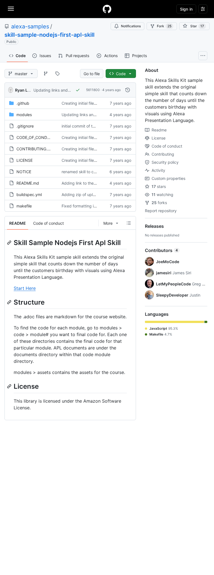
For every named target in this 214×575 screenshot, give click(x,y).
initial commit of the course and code (95, 126)
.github (22, 103)
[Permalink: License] (10, 386)
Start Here (25, 288)
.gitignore (25, 126)
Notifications (131, 26)
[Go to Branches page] (46, 73)
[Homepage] (107, 8)
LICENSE (24, 160)
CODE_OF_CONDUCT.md (39, 137)
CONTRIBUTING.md (34, 148)
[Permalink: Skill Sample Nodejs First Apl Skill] (10, 242)
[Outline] (128, 223)
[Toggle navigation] (11, 8)
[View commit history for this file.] (127, 90)
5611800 (93, 90)
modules (24, 114)
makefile (24, 206)
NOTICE (23, 171)
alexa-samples (30, 26)
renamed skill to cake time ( (87, 171)
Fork (164, 26)
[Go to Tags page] (57, 73)
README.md (27, 183)
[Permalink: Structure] (10, 302)
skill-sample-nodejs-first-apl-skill (49, 34)
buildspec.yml (29, 194)
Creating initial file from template (91, 103)
